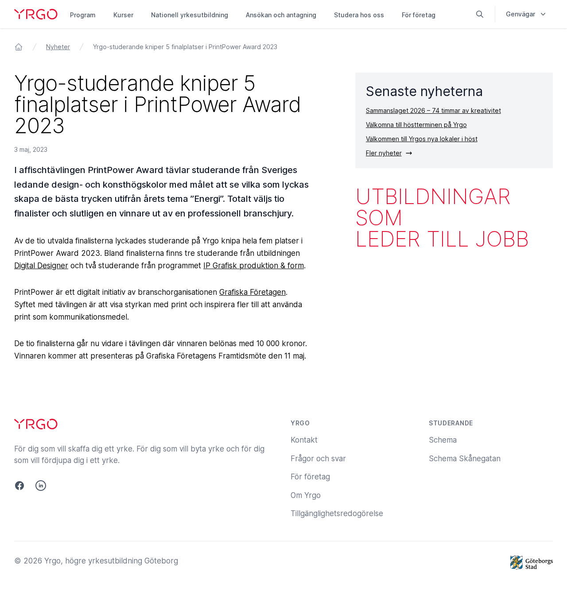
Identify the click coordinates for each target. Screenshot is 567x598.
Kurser (123, 15)
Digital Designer (41, 265)
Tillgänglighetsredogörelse (337, 513)
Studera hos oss (359, 15)
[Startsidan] (18, 46)
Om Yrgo (306, 495)
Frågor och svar (318, 458)
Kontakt (304, 440)
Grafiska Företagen (252, 292)
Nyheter (58, 46)
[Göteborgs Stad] (531, 563)
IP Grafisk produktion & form (253, 265)
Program (83, 15)
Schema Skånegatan (465, 458)
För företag (418, 15)
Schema (443, 440)
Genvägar (520, 14)
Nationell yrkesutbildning (189, 15)
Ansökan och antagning (281, 15)
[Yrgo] (36, 14)
